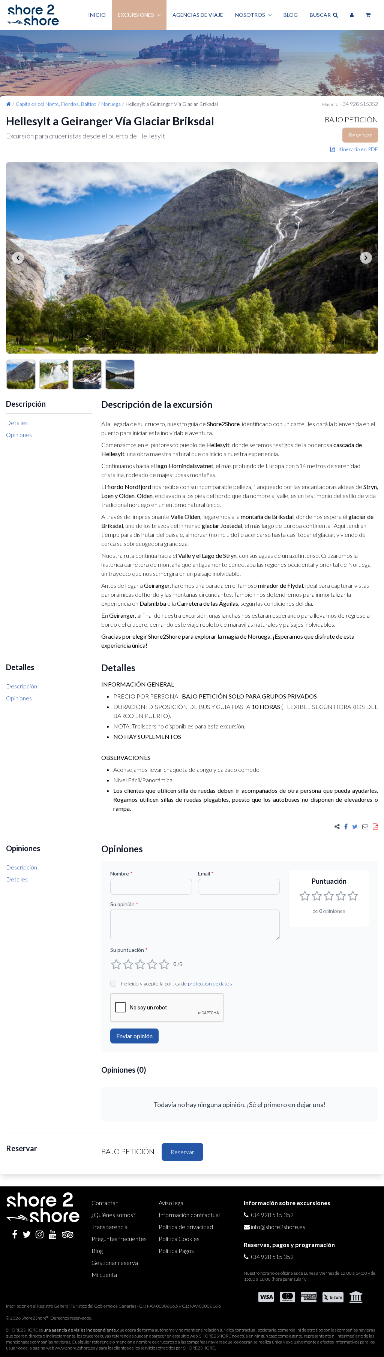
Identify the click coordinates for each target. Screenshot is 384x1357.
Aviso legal (171, 1202)
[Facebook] (14, 1234)
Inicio (97, 15)
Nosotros (250, 15)
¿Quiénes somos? (113, 1214)
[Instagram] (40, 1234)
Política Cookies (179, 1238)
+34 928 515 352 (272, 1214)
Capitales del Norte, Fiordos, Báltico (56, 104)
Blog (291, 15)
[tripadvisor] (68, 1234)
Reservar (360, 134)
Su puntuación (129, 950)
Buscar (321, 15)
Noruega (111, 104)
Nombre (121, 873)
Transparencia (110, 1226)
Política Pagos (176, 1250)
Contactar (105, 1202)
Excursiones (136, 15)
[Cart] (368, 15)
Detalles (17, 422)
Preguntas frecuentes (119, 1238)
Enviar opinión (134, 1035)
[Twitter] (26, 1234)
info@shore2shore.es (278, 1226)
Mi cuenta (104, 1274)
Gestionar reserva (115, 1262)
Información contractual (189, 1214)
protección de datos (210, 983)
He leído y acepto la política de (176, 983)
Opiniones (19, 434)
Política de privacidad (186, 1226)
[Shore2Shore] (33, 14)
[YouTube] (53, 1234)
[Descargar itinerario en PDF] (375, 826)
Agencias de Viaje (197, 15)
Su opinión (124, 904)
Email (206, 873)
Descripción (21, 686)
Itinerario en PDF (356, 149)
